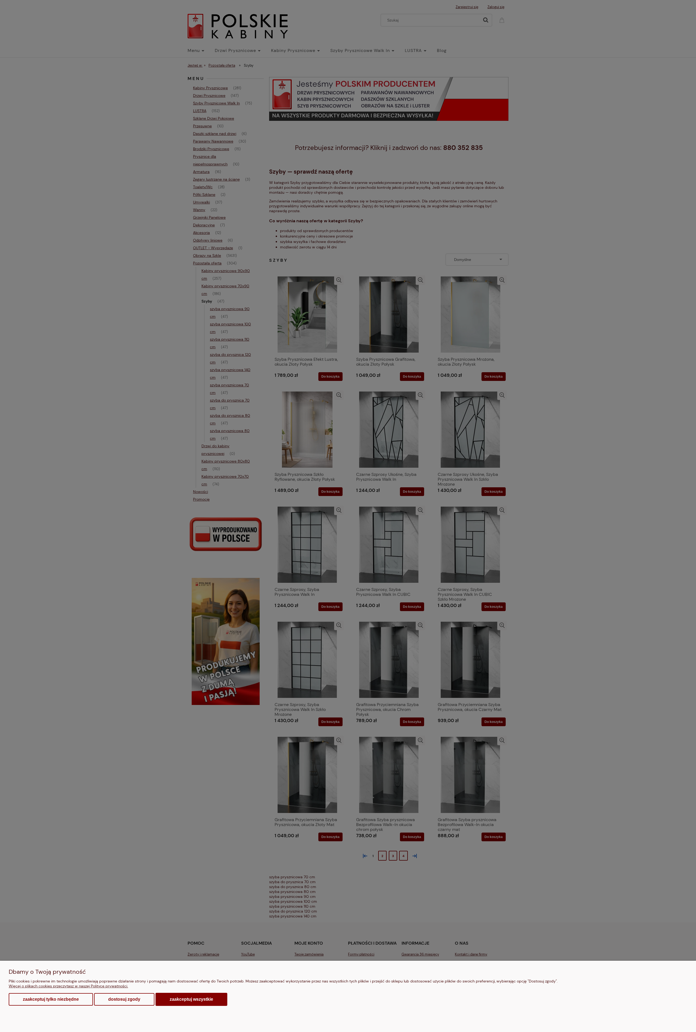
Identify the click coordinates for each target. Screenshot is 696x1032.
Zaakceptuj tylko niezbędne (51, 999)
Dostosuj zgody (124, 999)
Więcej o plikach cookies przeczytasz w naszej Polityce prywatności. (68, 986)
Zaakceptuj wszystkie (191, 999)
